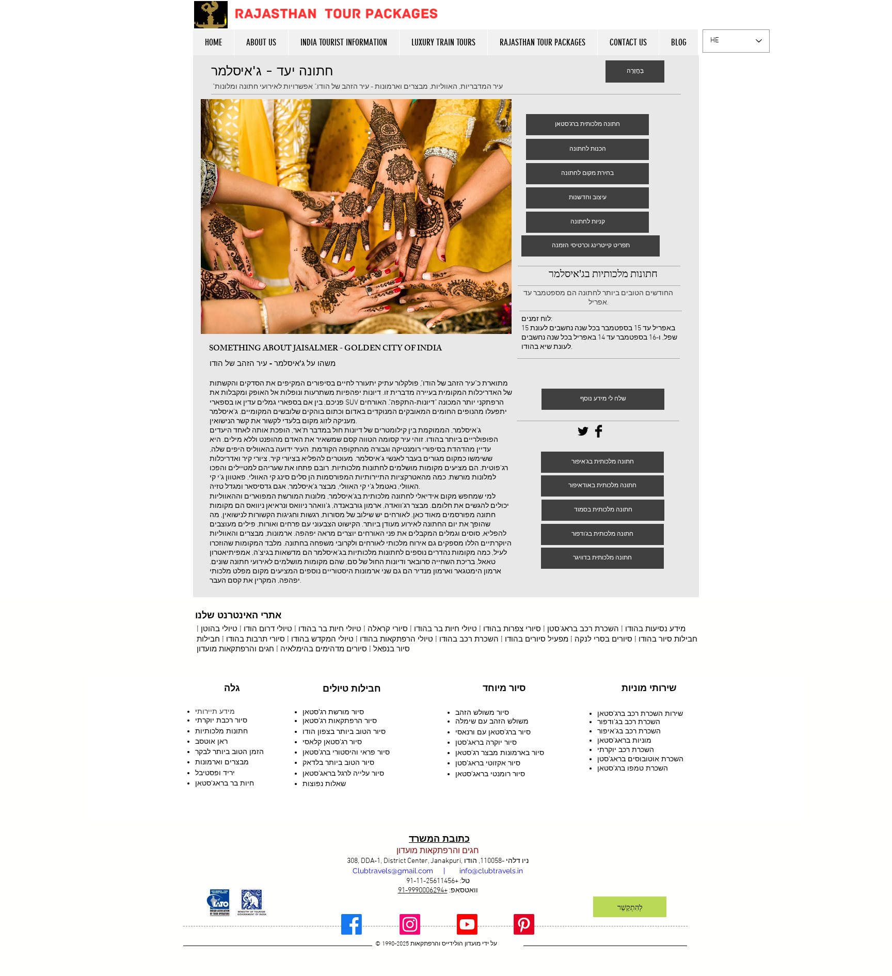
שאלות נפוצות (324, 783)
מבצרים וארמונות (222, 762)
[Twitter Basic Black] (583, 431)
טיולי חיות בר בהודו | (326, 629)
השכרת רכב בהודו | (466, 639)
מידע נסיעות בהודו (655, 629)
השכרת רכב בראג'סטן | (581, 629)
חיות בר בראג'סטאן (224, 783)
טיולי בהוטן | (217, 629)
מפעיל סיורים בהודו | (533, 639)
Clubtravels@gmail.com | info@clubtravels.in (438, 871)
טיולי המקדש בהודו (322, 639)
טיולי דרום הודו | (264, 629)
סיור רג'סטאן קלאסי (332, 742)
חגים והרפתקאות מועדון (235, 649)
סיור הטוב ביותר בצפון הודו (344, 731)
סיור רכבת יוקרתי (221, 720)
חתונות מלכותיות (221, 731)
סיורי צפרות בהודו (512, 629)
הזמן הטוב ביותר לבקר (229, 751)
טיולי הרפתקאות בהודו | (394, 639)
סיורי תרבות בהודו (255, 639)
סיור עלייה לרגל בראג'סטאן (343, 773)
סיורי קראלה (388, 629)
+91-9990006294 (423, 890)
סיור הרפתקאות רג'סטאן (339, 720)
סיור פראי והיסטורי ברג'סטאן (346, 752)
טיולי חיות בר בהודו (445, 629)
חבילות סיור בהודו (668, 639)
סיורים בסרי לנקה (603, 639)
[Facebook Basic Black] (598, 431)
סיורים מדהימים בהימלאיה (323, 649)
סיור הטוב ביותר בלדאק (338, 762)
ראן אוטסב (211, 741)
